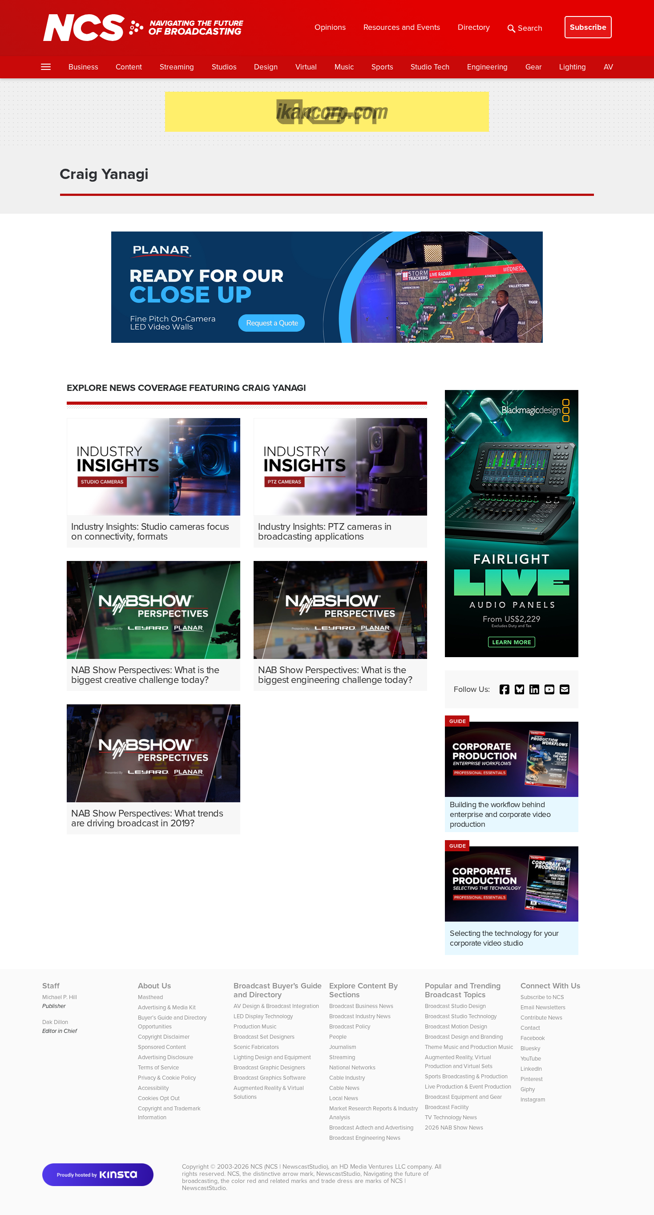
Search (530, 28)
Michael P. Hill (59, 997)
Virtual (306, 67)
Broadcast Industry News (360, 1016)
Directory (474, 27)
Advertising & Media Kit (167, 1007)
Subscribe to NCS (542, 997)
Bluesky (530, 1048)
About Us (154, 985)
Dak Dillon (55, 1022)
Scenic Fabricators (256, 1047)
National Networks (352, 1067)
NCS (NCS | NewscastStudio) (289, 1166)
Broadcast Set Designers (264, 1036)
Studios (224, 67)
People (338, 1036)
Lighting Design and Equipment (272, 1057)
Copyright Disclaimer (164, 1036)
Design (266, 67)
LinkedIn (531, 1069)
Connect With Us (551, 985)
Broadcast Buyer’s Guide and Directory (278, 990)
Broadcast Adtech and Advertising (371, 1127)
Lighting (572, 67)
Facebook (533, 1038)
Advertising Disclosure (165, 1057)
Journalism (342, 1047)
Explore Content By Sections (363, 990)
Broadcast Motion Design (456, 1026)
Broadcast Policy (349, 1026)
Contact (530, 1028)
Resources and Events (401, 27)
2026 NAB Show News (454, 1127)
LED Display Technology (263, 1016)
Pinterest (532, 1079)
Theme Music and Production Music (469, 1047)
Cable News (344, 1088)
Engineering (487, 67)
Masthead (150, 997)
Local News (343, 1098)
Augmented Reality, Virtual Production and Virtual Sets (459, 1061)
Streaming (177, 67)
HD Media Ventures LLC (372, 1166)
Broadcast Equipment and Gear (463, 1097)
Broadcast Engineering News (364, 1138)
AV (608, 67)
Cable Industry (347, 1077)
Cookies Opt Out (159, 1098)
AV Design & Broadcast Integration (276, 1006)
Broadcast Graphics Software (270, 1077)
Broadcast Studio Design (455, 1006)
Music (344, 67)
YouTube (531, 1058)
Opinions (330, 27)
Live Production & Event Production (468, 1086)
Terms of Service (158, 1067)
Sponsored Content (162, 1047)
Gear (533, 67)
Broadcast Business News (361, 1006)
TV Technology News (451, 1117)
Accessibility (153, 1088)
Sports (382, 67)
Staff (51, 985)
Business (83, 67)
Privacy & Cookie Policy (167, 1077)
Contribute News (541, 1017)
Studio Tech (430, 67)
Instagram (533, 1099)
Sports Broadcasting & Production (466, 1076)
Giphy (528, 1089)
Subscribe (588, 27)
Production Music (255, 1026)
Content (129, 67)
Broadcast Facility (446, 1107)
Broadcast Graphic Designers (269, 1067)
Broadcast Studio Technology (461, 1016)
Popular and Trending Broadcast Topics (463, 990)
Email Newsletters (543, 1007)
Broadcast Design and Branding (464, 1036)
